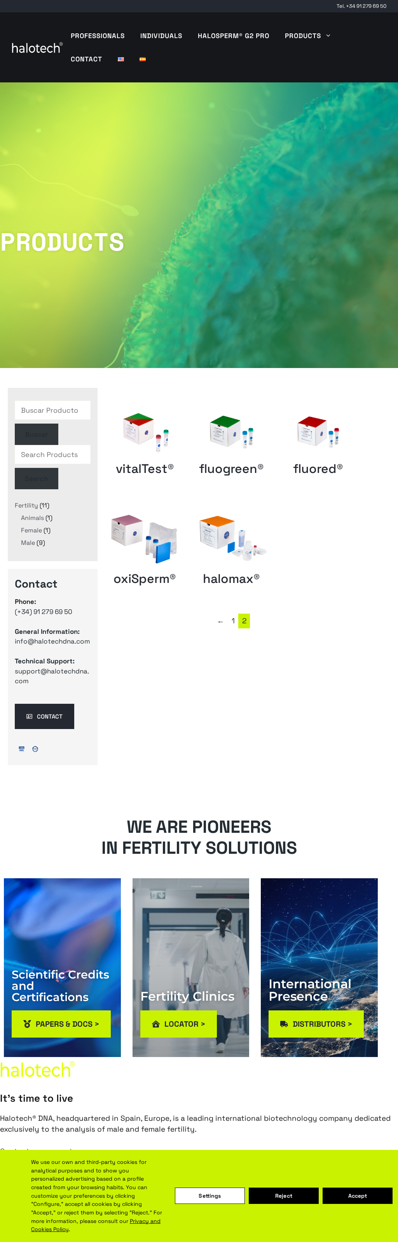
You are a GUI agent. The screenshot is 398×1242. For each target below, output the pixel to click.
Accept (357, 1195)
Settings (210, 1195)
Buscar (36, 434)
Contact (86, 59)
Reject (283, 1195)
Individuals (161, 35)
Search (36, 478)
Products (303, 35)
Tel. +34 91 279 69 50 (361, 6)
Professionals (98, 35)
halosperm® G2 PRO (233, 35)
